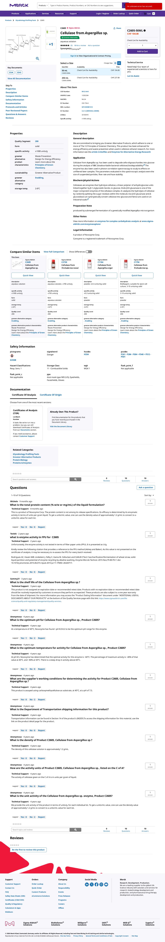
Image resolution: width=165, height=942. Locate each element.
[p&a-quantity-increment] (156, 45)
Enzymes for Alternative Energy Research (131, 152)
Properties (11, 88)
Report (41, 527)
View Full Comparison (54, 251)
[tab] (10, 20)
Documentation (13, 103)
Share (118, 28)
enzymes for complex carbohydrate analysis (118, 221)
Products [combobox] (42, 5)
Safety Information (15, 99)
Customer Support (27, 436)
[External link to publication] (144, 165)
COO (19, 72)
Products (8, 20)
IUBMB (96, 111)
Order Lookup (119, 13)
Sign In (73, 56)
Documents (25, 430)
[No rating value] (65, 45)
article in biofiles (99, 152)
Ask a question (94, 45)
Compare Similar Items (17, 96)
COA (11, 72)
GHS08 (13, 360)
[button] (102, 13)
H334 (86, 354)
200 (36, 141)
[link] (17, 473)
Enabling (39, 177)
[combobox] (83, 5)
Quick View (28, 275)
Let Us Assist (133, 76)
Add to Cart (142, 51)
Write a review (80, 45)
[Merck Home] (19, 5)
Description (11, 92)
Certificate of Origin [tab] (51, 394)
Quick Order (134, 13)
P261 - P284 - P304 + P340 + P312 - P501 (136, 355)
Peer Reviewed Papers (16, 110)
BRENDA (90, 111)
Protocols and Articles (16, 107)
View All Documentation (19, 78)
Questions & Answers (16, 114)
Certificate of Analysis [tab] (24, 394)
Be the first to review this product (29, 850)
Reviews (10, 118)
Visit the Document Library (61, 426)
